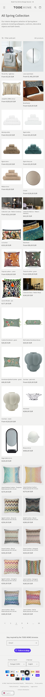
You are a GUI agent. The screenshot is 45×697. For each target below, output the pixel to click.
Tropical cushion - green (30, 271)
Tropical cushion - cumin (8, 271)
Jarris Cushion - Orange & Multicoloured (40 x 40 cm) (30, 580)
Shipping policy (24, 686)
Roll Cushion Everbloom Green (31, 340)
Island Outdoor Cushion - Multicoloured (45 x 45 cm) (30, 488)
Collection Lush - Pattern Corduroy (11, 211)
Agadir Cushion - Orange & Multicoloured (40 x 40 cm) (9, 579)
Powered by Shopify (18, 683)
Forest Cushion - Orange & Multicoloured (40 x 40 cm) (30, 549)
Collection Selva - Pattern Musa (32, 292)
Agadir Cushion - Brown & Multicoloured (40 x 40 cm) (9, 518)
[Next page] (22, 628)
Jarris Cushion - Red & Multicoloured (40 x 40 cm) (30, 610)
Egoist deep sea (27, 161)
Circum (25, 190)
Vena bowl (26, 408)
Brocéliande (26, 103)
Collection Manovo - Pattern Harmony (31, 212)
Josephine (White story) (8, 99)
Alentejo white (6, 132)
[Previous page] (5, 623)
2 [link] (16, 623)
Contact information (23, 689)
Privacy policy (39, 683)
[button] (4, 7)
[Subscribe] (36, 643)
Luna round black (28, 74)
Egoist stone (5, 161)
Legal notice (34, 686)
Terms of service (13, 686)
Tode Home (10, 683)
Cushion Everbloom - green (9, 340)
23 (39, 623)
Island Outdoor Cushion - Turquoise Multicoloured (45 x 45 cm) (12, 488)
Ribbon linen (5, 186)
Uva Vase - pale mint (29, 379)
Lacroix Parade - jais (7, 300)
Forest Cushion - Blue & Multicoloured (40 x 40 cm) (9, 549)
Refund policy (29, 683)
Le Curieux (5, 242)
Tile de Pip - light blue (8, 74)
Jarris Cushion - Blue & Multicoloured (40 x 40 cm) (9, 610)
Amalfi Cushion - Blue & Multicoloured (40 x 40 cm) (30, 518)
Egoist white (26, 132)
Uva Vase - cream (6, 419)
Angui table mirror (7, 458)
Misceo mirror (27, 448)
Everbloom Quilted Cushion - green (12, 379)
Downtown (26, 242)
